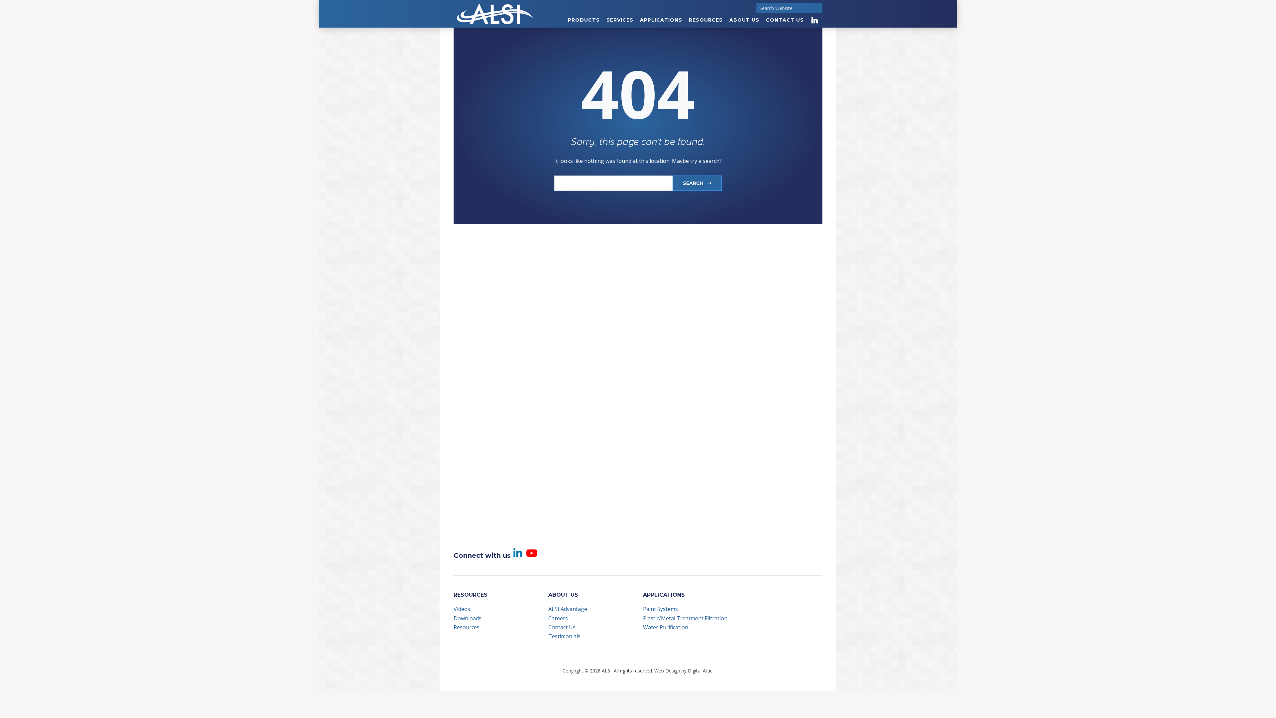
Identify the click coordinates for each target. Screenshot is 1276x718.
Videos (462, 609)
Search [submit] (694, 183)
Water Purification (665, 627)
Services (619, 20)
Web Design (667, 670)
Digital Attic (700, 670)
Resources (706, 20)
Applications (661, 20)
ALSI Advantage (567, 609)
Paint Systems (660, 609)
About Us (744, 20)
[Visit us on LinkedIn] (814, 20)
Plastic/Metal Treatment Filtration (685, 618)
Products (584, 20)
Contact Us (785, 20)
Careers (558, 618)
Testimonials (564, 636)
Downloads (467, 618)
